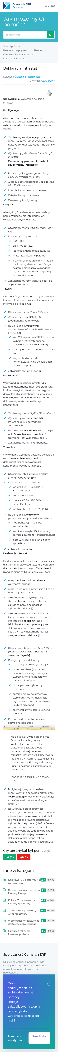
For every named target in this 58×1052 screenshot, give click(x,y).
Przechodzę (39, 1036)
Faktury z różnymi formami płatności (19, 932)
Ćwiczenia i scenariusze (27, 76)
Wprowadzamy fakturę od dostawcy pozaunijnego (23, 922)
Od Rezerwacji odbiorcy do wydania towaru (24, 912)
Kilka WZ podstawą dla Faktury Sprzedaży (22, 902)
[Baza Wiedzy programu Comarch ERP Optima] (17, 5)
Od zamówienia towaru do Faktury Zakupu (24, 891)
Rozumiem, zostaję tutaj (15, 1038)
